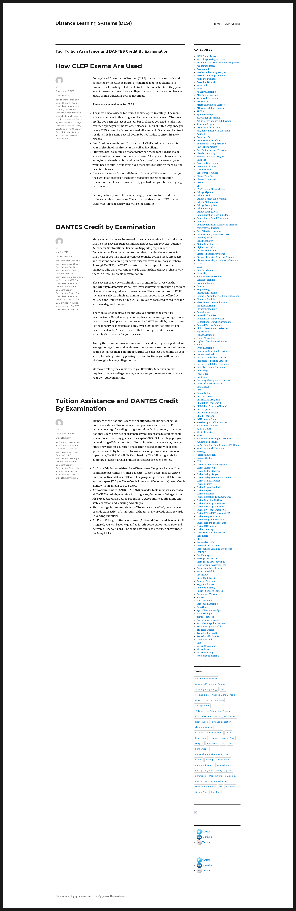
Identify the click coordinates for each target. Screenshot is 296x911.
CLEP (205, 700)
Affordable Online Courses (210, 108)
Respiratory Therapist (208, 594)
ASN (223, 689)
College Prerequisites (207, 205)
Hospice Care (227, 738)
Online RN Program (206, 526)
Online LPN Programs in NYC (211, 510)
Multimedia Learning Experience (214, 438)
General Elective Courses (209, 325)
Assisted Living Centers (223, 695)
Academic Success (206, 66)
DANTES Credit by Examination (106, 227)
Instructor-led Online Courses (212, 361)
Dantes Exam (202, 722)
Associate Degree (205, 124)
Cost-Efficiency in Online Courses (213, 234)
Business (201, 160)
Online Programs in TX (208, 516)
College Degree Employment (211, 199)
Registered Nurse (205, 584)
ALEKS (200, 111)
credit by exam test (65, 119)
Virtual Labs (203, 649)
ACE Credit (202, 85)
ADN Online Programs (208, 95)
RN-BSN (200, 597)
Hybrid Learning (205, 348)
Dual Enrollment (205, 270)
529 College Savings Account (211, 59)
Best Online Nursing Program (212, 150)
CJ (198, 186)
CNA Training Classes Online (211, 189)
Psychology (202, 574)
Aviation (201, 134)
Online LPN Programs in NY (210, 506)
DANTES (73, 452)
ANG (65, 448)
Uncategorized (204, 639)
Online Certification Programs (212, 464)
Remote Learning (206, 587)
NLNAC (198, 759)
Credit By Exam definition (68, 112)
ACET (199, 88)
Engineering (203, 289)
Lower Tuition (204, 393)
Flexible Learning (206, 305)
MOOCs (200, 435)
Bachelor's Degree (206, 137)
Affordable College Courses (211, 105)
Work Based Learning (208, 656)
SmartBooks (203, 607)
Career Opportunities (207, 173)
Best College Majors (207, 147)
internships (202, 370)
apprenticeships (205, 114)
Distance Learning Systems (211, 254)
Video (200, 643)
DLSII (199, 267)
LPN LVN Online (205, 396)
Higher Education (206, 338)
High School (203, 331)
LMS (199, 390)
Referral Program (206, 581)
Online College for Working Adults (214, 477)
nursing (209, 759)
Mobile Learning (205, 432)
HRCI (199, 344)
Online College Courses (208, 471)
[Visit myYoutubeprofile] (199, 842)
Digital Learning (205, 244)
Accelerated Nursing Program (212, 72)
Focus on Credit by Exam (68, 125)
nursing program (203, 770)
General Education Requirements (214, 322)
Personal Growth (205, 542)
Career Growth (204, 169)
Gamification (203, 312)
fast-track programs (207, 293)
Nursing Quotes (204, 458)
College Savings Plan (207, 212)
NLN (228, 754)
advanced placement (206, 678)
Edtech (200, 286)
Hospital (199, 743)
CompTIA (202, 221)
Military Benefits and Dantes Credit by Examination (66, 289)
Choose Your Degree (207, 176)
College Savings (205, 208)
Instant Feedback (205, 354)
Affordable (202, 101)
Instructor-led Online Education (213, 364)
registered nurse (218, 781)
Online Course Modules (208, 480)
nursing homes (223, 765)
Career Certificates (206, 166)
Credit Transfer (205, 241)
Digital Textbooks (206, 247)
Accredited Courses (206, 79)
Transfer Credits (205, 630)
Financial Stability (206, 299)
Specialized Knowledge (209, 610)
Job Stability (203, 377)
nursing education (204, 765)
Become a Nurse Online (208, 140)
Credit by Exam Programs (68, 116)
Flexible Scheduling (207, 309)
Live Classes (203, 387)
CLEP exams (217, 700)
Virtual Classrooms (206, 646)
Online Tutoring (205, 529)
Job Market (202, 374)
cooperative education (208, 228)
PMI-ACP (201, 552)
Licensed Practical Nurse (209, 383)
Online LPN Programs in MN (211, 503)
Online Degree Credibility (210, 487)
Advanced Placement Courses (210, 684)
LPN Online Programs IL (209, 403)
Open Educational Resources (211, 532)
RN (220, 786)
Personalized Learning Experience (214, 549)
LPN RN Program (205, 416)
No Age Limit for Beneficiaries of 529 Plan (218, 445)
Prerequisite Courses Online (211, 562)
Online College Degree (208, 474)
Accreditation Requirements (211, 75)
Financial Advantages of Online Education (218, 296)
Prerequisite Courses (207, 558)
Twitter (206, 831)
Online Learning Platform (210, 500)
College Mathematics (207, 202)
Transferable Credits (207, 633)
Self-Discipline (204, 600)
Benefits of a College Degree (211, 143)
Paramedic (202, 536)
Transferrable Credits (208, 636)
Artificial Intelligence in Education (214, 121)
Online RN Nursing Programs (211, 523)
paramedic (200, 776)
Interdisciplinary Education (211, 367)
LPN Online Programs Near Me (212, 406)
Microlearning (204, 429)
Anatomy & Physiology (206, 689)
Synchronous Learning (208, 620)
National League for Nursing (209, 754)
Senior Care (201, 792)
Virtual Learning (205, 652)
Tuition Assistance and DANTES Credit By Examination (68, 135)
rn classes (230, 786)
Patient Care (215, 776)
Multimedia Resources (208, 442)
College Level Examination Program (213, 711)
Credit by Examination (225, 716)
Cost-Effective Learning (209, 231)
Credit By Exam (63, 95)
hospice (214, 738)
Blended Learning (206, 153)
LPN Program (204, 409)
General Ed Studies (206, 315)
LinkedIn (207, 837)
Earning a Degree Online (209, 276)
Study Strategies (205, 613)
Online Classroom (64, 256)
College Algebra (205, 192)
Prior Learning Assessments (211, 565)
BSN (197, 700)
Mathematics (201, 749)
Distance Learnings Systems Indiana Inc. (218, 260)
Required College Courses (210, 591)
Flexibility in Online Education (212, 302)
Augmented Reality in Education (213, 130)
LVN (230, 743)
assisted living (202, 695)
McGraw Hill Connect (207, 425)
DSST (228, 732)
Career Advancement (207, 163)
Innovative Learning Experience (213, 351)
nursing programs (223, 770)
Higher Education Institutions (212, 341)
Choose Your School (206, 179)
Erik (57, 86)
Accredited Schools (206, 82)
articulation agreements (209, 118)
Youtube (206, 842)
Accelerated (203, 69)
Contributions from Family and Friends (217, 224)
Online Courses (204, 484)
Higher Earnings (205, 335)
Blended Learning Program (211, 156)
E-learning (202, 273)
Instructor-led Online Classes (211, 357)
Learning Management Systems (213, 380)
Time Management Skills (210, 626)
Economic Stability (206, 283)
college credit (202, 705)
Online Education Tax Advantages (214, 497)
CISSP (200, 182)
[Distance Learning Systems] (217, 812)
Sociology (215, 792)
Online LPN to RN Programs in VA (213, 513)
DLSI (199, 263)
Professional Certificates (209, 568)
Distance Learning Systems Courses (215, 257)
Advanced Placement (207, 98)
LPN (223, 743)
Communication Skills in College (213, 215)
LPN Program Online (207, 412)
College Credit (204, 195)
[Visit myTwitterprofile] (199, 831)
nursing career (223, 759)
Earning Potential (206, 280)
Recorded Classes (206, 578)
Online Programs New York (210, 519)
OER (199, 461)
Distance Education (206, 250)
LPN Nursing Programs (208, 399)
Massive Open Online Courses (212, 422)
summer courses (205, 617)
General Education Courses (210, 318)
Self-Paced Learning (207, 604)
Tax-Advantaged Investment (211, 623)
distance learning (204, 727)
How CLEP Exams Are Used (99, 66)
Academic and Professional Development (218, 62)
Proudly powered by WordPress (109, 896)
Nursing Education (206, 455)
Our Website (232, 23)
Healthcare (201, 738)
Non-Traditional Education (210, 448)
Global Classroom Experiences (212, 328)
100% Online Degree (207, 56)
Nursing (201, 451)
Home (216, 23)
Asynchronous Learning (209, 127)
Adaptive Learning (206, 92)
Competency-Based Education (212, 218)
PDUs (199, 539)
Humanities (212, 743)
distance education (221, 722)
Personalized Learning (208, 545)
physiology (230, 776)
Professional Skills (206, 571)
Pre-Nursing (203, 555)
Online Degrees (205, 490)
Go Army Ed (74, 458)
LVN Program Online (207, 419)
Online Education (205, 493)
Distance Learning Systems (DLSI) (94, 23)
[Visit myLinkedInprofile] (199, 837)
